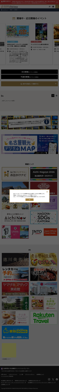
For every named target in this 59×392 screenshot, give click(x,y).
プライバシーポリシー (22, 195)
